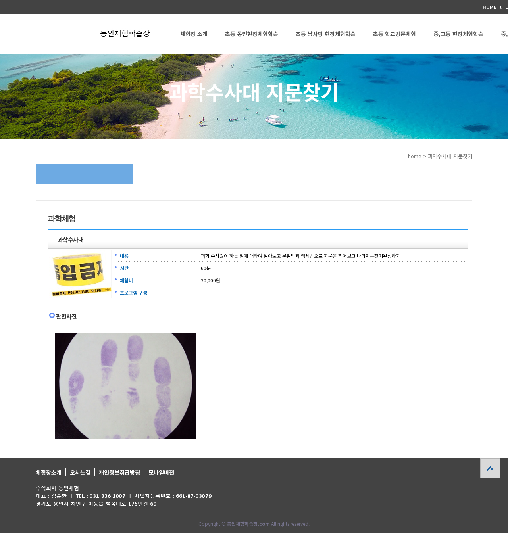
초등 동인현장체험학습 (251, 34)
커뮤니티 (190, 73)
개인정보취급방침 (119, 472)
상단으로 (490, 468)
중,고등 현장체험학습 (458, 34)
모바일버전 (161, 472)
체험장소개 (49, 472)
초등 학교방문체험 (394, 34)
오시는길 (80, 472)
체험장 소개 (194, 34)
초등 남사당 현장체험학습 (326, 34)
